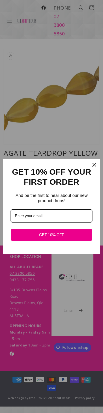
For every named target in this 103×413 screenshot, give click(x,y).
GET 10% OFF (51, 235)
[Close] (94, 165)
